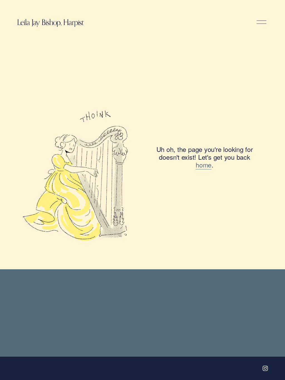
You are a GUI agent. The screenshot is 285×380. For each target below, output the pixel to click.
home (204, 164)
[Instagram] (265, 368)
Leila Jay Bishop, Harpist (50, 22)
